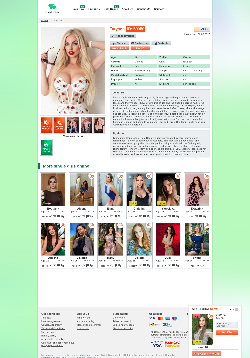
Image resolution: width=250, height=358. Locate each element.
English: (164, 83)
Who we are (83, 317)
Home (44, 20)
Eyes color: (117, 66)
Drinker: (115, 83)
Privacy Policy (48, 335)
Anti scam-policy (86, 321)
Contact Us (143, 8)
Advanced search (122, 321)
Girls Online (111, 8)
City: (162, 61)
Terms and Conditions (53, 328)
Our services (48, 332)
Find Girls (94, 8)
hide (232, 309)
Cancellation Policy (51, 324)
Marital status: (119, 75)
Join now (46, 317)
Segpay (166, 338)
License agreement (51, 321)
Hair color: (165, 66)
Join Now (78, 8)
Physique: (117, 79)
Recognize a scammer (89, 324)
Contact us (83, 328)
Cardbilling (156, 338)
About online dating (123, 328)
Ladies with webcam (124, 324)
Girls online (119, 317)
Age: (113, 57)
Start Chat (226, 332)
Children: (164, 75)
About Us (127, 8)
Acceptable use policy (53, 339)
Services (159, 8)
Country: (116, 61)
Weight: (163, 70)
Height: (115, 70)
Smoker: (164, 79)
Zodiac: (163, 57)
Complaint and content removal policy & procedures (58, 344)
